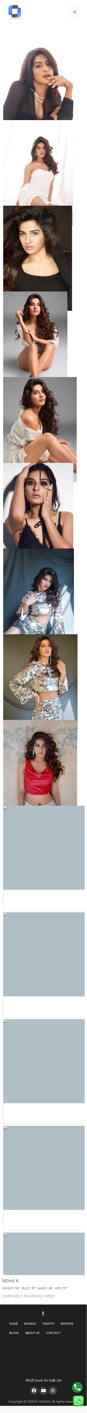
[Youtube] (43, 1391)
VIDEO (49, 1296)
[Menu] (74, 12)
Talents (48, 1324)
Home (13, 1324)
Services (66, 1324)
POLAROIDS (32, 1296)
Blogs (14, 1333)
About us (32, 1333)
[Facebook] (34, 1391)
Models (30, 1324)
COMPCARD (11, 1296)
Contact (53, 1333)
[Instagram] (53, 1391)
